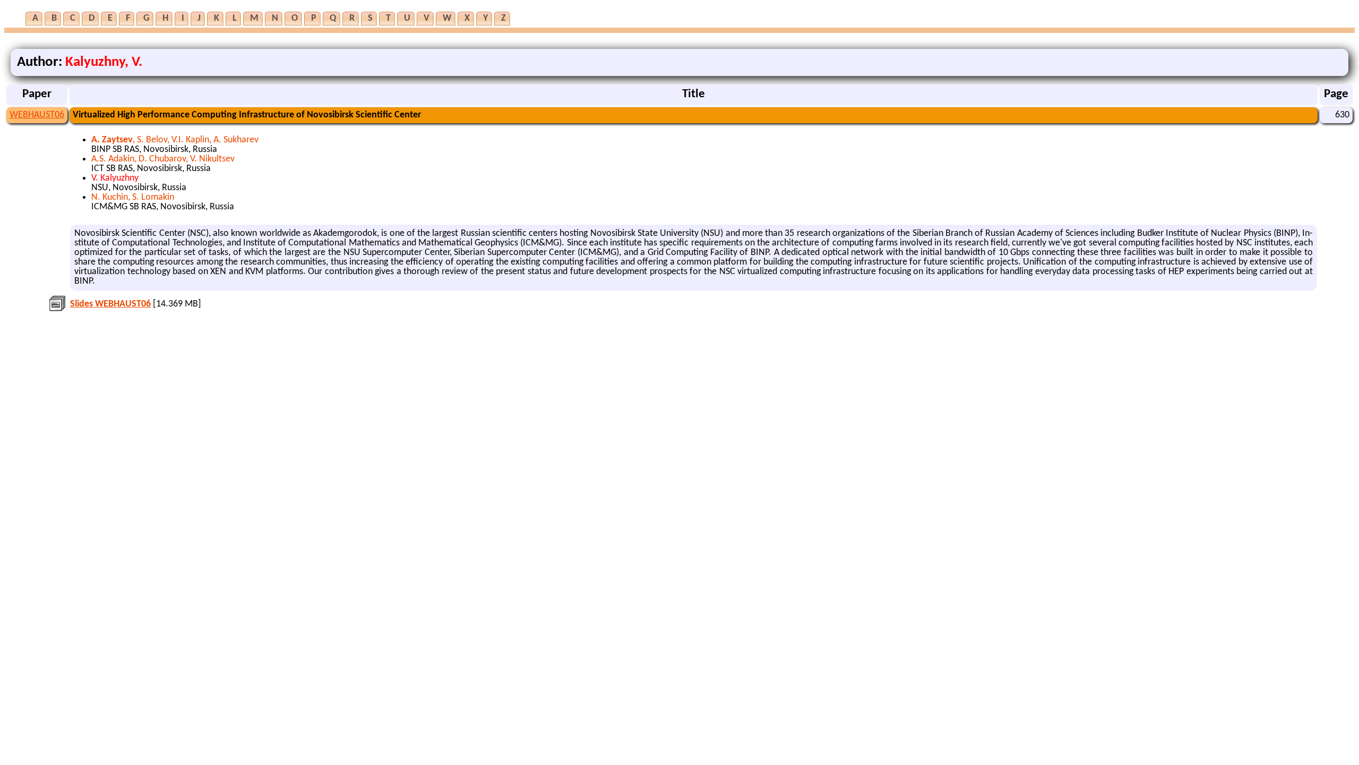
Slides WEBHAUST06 (110, 304)
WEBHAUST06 (37, 115)
